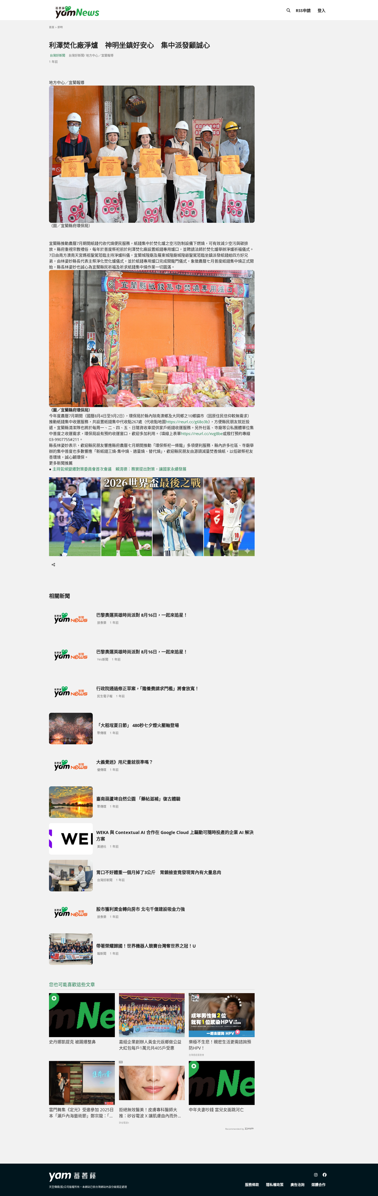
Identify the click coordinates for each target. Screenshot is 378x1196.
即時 (60, 27)
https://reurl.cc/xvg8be (202, 433)
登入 (322, 10)
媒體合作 (319, 1184)
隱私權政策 (275, 1184)
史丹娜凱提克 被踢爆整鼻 (72, 1042)
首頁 (51, 27)
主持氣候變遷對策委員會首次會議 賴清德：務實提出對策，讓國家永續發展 (119, 469)
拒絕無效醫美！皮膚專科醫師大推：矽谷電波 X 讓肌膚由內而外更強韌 (150, 1113)
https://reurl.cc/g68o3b (187, 421)
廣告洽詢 (297, 1184)
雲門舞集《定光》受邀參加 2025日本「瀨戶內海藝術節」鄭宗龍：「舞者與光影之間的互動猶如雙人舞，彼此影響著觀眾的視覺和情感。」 (81, 1113)
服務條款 (252, 1184)
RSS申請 (303, 10)
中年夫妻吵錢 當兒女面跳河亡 (216, 1110)
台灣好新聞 (57, 55)
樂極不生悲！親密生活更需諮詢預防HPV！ (220, 1045)
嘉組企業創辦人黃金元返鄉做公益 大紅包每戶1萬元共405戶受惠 (150, 1045)
